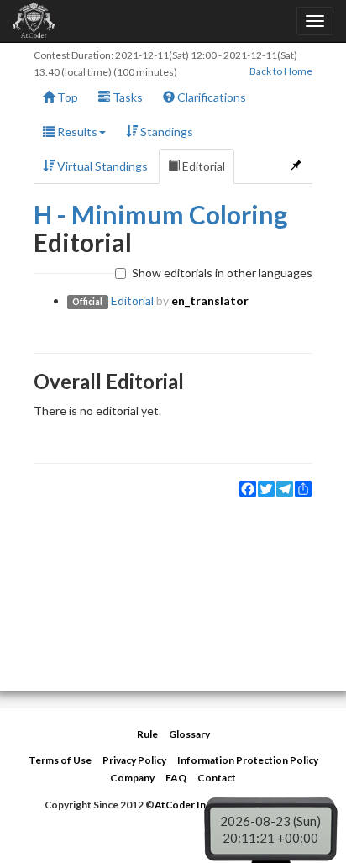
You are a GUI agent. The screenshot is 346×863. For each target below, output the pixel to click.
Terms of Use (60, 760)
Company (132, 777)
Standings (165, 131)
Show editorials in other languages (222, 273)
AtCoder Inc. (184, 804)
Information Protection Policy (247, 760)
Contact (216, 777)
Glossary (189, 734)
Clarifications (210, 97)
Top (66, 97)
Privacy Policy (134, 760)
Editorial (202, 166)
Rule (147, 734)
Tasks (126, 97)
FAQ (175, 777)
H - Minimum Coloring (160, 214)
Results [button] (76, 131)
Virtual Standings (101, 166)
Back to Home (280, 71)
